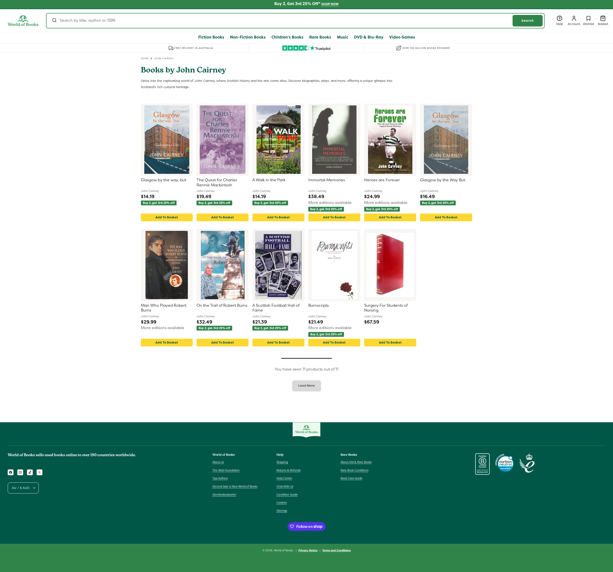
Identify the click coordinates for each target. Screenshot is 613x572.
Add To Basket (166, 217)
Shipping (282, 462)
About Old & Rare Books (356, 462)
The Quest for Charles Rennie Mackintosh (217, 182)
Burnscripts (318, 305)
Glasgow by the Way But (442, 180)
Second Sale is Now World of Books (234, 486)
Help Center (284, 478)
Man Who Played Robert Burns (163, 308)
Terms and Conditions (336, 550)
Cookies (282, 502)
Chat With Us (285, 486)
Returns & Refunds (289, 470)
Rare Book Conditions (355, 470)
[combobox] (295, 20)
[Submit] (54, 20)
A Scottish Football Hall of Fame (275, 308)
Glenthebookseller (224, 494)
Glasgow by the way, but (163, 180)
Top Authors (220, 478)
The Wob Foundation (226, 470)
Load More (306, 385)
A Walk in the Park (268, 180)
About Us (218, 462)
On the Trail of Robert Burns (222, 305)
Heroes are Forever (382, 180)
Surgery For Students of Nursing (386, 308)
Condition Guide (287, 494)
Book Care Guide (352, 478)
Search (527, 20)
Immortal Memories (326, 180)
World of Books (284, 550)
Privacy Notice (308, 550)
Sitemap (282, 510)
